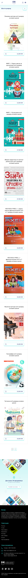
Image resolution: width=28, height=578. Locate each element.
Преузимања (4, 531)
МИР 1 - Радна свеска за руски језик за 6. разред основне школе (14, 65)
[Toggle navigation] (2, 2)
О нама (2, 527)
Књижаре (3, 533)
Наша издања (4, 529)
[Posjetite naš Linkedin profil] (9, 569)
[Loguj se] (25, 2)
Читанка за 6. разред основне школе (14, 402)
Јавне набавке (4, 535)
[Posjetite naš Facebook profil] (2, 569)
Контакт (3, 537)
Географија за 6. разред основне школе (14, 355)
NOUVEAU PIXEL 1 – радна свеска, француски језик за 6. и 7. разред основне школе (14, 210)
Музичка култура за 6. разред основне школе (14, 307)
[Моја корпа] (23, 2)
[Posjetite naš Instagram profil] (12, 569)
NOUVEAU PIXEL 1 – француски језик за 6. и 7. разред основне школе (14, 259)
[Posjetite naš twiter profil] (5, 569)
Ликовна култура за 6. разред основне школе (14, 17)
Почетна (3, 526)
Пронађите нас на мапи (13, 486)
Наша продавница (5, 539)
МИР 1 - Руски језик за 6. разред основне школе (14, 113)
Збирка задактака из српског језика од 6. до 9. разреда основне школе (14, 161)
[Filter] (25, 8)
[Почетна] (7, 562)
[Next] (15, 449)
